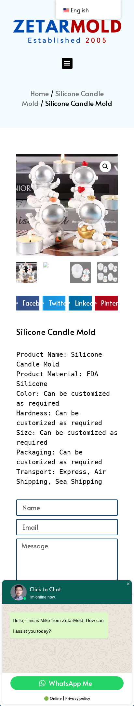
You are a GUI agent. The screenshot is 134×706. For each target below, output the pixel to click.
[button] (67, 63)
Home (39, 93)
